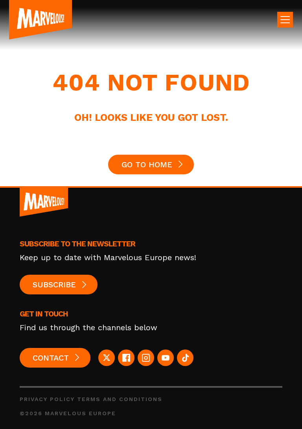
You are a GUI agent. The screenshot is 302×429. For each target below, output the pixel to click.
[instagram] (146, 357)
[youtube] (165, 357)
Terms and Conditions (119, 399)
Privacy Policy (47, 399)
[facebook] (126, 357)
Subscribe (54, 284)
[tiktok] (185, 357)
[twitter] (106, 357)
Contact (51, 357)
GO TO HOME (147, 164)
